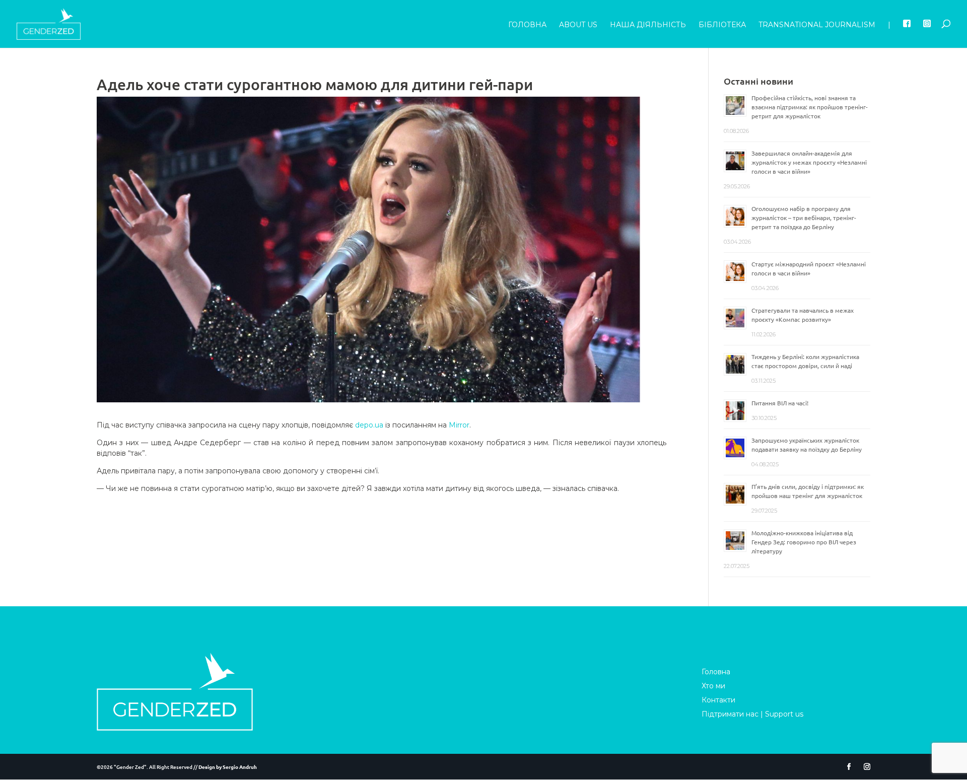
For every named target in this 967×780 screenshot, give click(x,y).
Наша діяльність (648, 25)
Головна (527, 25)
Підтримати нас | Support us (752, 714)
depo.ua (369, 425)
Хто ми (713, 685)
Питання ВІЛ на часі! (779, 403)
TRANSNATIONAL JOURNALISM (816, 25)
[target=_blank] (907, 34)
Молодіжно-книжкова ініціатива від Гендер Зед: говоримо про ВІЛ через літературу (803, 542)
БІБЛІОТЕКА (722, 25)
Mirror (459, 425)
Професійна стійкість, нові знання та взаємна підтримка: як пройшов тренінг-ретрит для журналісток (809, 107)
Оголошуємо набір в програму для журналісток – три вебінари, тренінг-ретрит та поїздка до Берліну (803, 217)
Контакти (718, 699)
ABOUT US (578, 25)
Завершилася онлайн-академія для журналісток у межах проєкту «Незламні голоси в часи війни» (809, 162)
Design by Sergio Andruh (227, 766)
